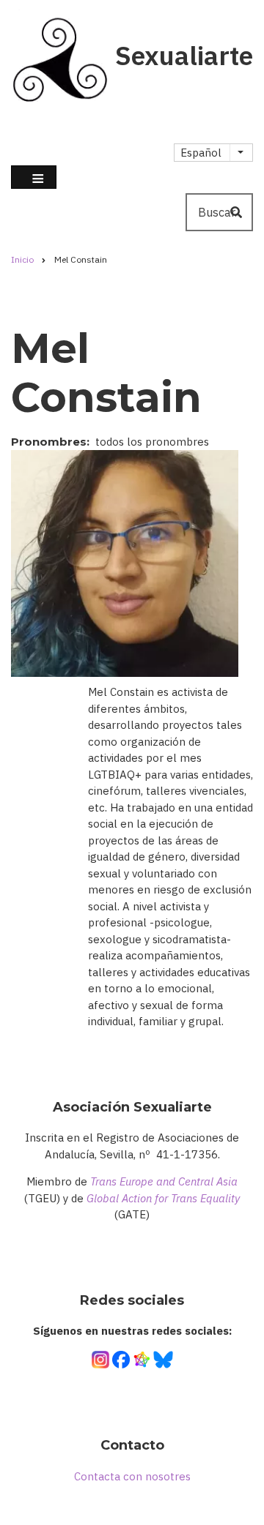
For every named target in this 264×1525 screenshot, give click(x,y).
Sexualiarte (184, 55)
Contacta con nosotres (132, 1476)
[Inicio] (59, 54)
